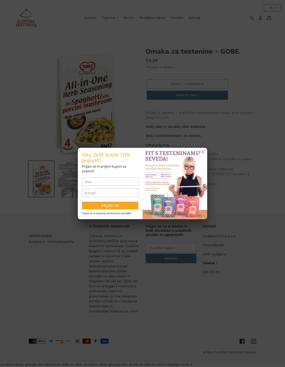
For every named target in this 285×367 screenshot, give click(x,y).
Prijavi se (110, 205)
